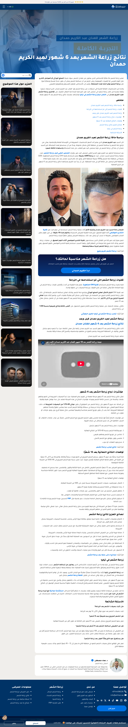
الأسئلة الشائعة (116, 132)
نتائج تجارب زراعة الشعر (106, 447)
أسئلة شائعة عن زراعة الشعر (18, 699)
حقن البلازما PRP (55, 702)
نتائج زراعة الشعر (23, 695)
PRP (69, 498)
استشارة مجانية (57, 590)
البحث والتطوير (87, 699)
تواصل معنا (88, 706)
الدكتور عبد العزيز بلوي (85, 695)
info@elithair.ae (117, 695)
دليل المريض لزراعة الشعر (19, 691)
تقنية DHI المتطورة (91, 284)
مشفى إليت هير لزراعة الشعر (82, 691)
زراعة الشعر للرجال (54, 691)
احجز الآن (111, 708)
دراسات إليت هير (87, 702)
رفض (14, 723)
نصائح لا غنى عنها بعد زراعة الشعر (102, 554)
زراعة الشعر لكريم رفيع (106, 251)
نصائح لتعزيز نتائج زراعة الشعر (111, 124)
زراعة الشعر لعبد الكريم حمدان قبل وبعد (107, 113)
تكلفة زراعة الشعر (75, 575)
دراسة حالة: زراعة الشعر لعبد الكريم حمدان (106, 105)
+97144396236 (118, 691)
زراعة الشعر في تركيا (114, 128)
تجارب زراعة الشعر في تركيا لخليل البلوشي (98, 313)
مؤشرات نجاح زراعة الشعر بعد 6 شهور (107, 116)
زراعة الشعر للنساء (54, 695)
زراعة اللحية (57, 699)
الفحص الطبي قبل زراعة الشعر (57, 153)
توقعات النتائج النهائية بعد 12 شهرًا (109, 120)
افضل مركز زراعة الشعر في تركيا (93, 94)
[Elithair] (118, 7)
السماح (35, 723)
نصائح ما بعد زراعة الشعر (19, 702)
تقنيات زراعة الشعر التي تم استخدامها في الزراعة (104, 109)
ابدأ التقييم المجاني (81, 270)
